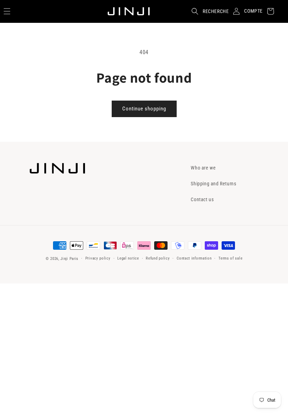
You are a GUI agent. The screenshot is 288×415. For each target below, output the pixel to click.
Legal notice (128, 258)
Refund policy (158, 258)
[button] (208, 11)
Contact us (202, 199)
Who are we (203, 168)
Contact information (194, 258)
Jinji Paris (69, 258)
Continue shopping (144, 109)
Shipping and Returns (213, 183)
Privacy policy (98, 258)
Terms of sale (230, 258)
